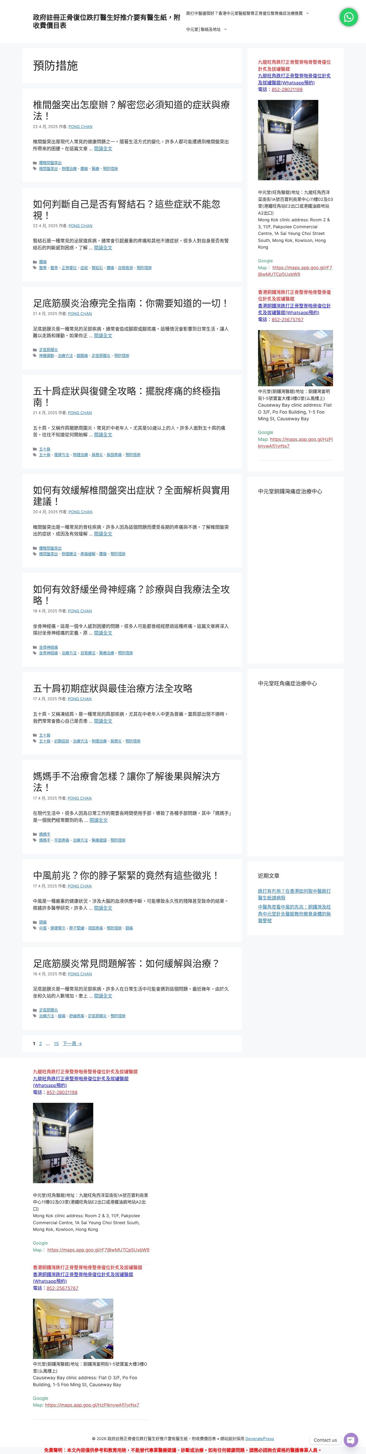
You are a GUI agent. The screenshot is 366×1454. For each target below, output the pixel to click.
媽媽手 (44, 834)
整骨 (54, 267)
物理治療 (69, 168)
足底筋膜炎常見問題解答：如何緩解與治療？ (127, 963)
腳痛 (61, 1016)
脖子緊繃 (76, 928)
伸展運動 (46, 355)
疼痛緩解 (87, 554)
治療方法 (65, 355)
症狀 (84, 267)
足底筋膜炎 (48, 349)
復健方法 (61, 454)
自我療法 (87, 653)
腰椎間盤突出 (50, 162)
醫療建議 (99, 840)
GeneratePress (259, 1438)
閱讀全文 (103, 148)
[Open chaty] (351, 1440)
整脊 (43, 267)
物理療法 (69, 554)
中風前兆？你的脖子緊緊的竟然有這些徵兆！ (127, 875)
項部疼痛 (95, 928)
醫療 (95, 168)
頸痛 (43, 922)
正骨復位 (69, 267)
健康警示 (57, 928)
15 (56, 1043)
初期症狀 (61, 741)
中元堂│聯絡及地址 (203, 29)
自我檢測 (125, 267)
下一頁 (72, 1043)
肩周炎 (97, 454)
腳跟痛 (82, 355)
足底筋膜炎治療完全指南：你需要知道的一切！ (131, 303)
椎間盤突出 (48, 168)
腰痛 (84, 168)
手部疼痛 (61, 840)
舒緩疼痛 (76, 1016)
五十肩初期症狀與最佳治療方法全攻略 (112, 688)
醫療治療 (106, 653)
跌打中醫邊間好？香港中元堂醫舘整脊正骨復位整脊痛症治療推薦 (244, 13)
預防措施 (110, 168)
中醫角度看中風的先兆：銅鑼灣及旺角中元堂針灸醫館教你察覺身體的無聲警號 (294, 913)
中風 (43, 928)
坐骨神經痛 (48, 647)
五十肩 (44, 449)
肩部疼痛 (114, 454)
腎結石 (97, 267)
